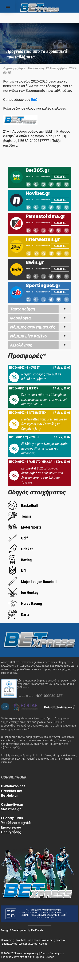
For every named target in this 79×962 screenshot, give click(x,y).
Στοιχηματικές (28, 943)
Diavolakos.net (13, 786)
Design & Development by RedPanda (22, 930)
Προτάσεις (7, 940)
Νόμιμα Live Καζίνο (28, 336)
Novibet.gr (38, 193)
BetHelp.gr (9, 796)
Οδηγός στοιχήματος (37, 492)
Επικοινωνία (11, 827)
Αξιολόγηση (21, 345)
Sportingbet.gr (43, 285)
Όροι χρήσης (11, 832)
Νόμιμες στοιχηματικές (32, 327)
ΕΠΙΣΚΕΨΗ (60, 176)
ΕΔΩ (34, 100)
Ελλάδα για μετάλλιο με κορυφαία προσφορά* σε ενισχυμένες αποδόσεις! (44, 448)
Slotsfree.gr (11, 809)
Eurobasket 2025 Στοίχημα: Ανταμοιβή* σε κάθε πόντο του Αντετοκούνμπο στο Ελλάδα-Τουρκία (42, 475)
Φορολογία (20, 318)
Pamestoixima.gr (45, 216)
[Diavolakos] (39, 640)
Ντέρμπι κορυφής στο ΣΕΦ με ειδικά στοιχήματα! (41, 376)
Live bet (20, 940)
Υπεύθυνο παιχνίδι (16, 823)
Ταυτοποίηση (22, 309)
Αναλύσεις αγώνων (53, 940)
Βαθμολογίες (9, 943)
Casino (43, 943)
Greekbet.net (11, 791)
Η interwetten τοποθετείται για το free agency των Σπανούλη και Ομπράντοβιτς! (44, 424)
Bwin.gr (35, 262)
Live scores (33, 940)
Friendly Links (12, 818)
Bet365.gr (38, 170)
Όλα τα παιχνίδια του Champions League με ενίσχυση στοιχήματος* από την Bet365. (44, 399)
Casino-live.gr (12, 805)
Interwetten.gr (43, 239)
